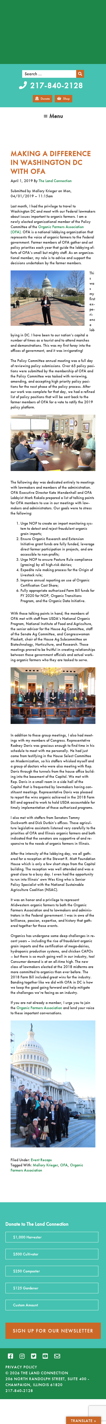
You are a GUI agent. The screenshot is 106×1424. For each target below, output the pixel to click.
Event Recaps (41, 1159)
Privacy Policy (21, 1367)
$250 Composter (26, 1271)
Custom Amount (25, 1305)
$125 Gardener (25, 1288)
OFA (64, 1165)
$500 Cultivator (25, 1254)
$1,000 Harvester (27, 1237)
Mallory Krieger (45, 1165)
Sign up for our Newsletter (53, 1331)
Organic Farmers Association (39, 1007)
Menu (56, 116)
